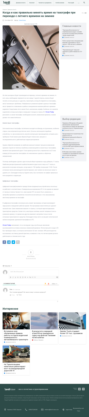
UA (85, 13)
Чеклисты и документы (45, 2)
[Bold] (10, 277)
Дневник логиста (20, 2)
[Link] (30, 277)
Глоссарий (71, 2)
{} (32, 277)
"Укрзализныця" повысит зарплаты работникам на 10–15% (72, 51)
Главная (5, 9)
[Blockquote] (25, 277)
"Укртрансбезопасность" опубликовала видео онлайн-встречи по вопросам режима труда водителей (72, 32)
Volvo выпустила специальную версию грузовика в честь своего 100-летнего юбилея (72, 42)
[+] (35, 277)
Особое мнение (60, 2)
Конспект (32, 2)
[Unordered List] (23, 277)
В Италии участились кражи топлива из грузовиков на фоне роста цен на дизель (73, 153)
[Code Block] (27, 277)
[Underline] (15, 277)
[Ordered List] (20, 277)
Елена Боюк (22, 20)
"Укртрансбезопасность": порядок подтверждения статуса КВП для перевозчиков (73, 144)
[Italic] (13, 277)
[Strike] (18, 277)
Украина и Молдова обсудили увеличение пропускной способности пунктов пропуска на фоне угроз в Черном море (73, 125)
